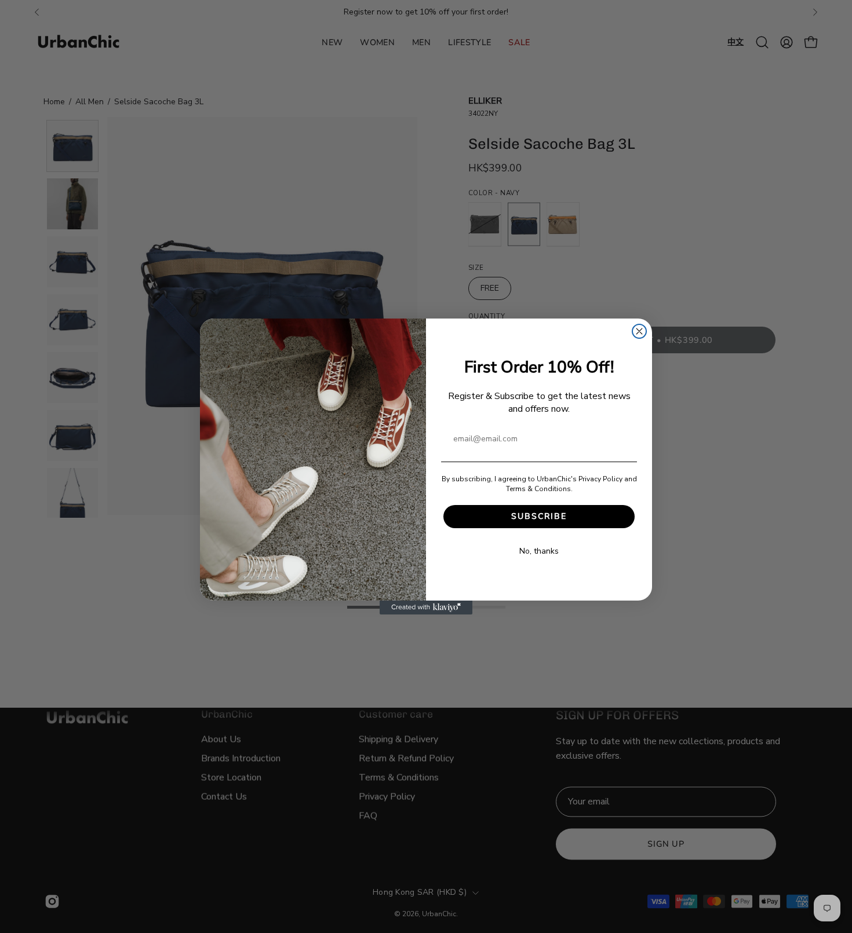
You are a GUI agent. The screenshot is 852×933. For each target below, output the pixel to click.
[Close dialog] (639, 331)
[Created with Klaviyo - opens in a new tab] (426, 607)
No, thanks (539, 551)
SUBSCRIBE (539, 516)
